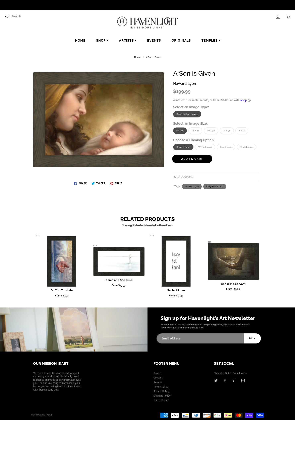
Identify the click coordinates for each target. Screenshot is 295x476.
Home (80, 40)
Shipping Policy (162, 395)
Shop (101, 40)
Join (252, 338)
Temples (210, 40)
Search (157, 373)
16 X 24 (195, 130)
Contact (158, 377)
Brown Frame (183, 147)
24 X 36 (227, 130)
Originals (181, 40)
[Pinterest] (233, 380)
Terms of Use (161, 400)
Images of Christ (214, 186)
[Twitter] (215, 380)
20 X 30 (211, 130)
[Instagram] (242, 380)
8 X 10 (242, 130)
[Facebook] (224, 380)
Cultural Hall (44, 415)
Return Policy (161, 386)
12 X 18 (180, 130)
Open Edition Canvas (187, 114)
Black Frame (246, 147)
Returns (158, 382)
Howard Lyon (184, 83)
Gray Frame (226, 147)
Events (154, 40)
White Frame (205, 147)
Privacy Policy (161, 391)
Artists (127, 40)
